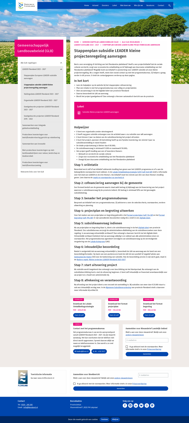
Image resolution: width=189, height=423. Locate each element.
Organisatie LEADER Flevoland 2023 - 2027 (40, 100)
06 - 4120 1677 (100, 351)
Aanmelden (147, 354)
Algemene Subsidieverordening (118, 287)
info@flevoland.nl (30, 407)
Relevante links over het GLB (32, 172)
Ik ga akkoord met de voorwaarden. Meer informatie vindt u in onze (144, 348)
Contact (161, 5)
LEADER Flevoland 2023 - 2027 (34, 69)
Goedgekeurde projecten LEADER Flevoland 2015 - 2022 (41, 117)
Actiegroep (100, 242)
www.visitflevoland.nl (46, 378)
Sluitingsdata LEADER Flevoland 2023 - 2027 (41, 94)
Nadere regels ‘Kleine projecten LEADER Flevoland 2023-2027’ (101, 260)
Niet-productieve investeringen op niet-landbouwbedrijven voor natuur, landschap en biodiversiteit (41, 153)
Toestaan (104, 419)
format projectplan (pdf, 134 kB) (140, 215)
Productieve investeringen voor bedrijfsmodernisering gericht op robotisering (41, 136)
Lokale (93, 242)
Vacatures (150, 5)
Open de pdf (79, 315)
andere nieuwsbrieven (135, 335)
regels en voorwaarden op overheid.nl (108, 178)
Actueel (95, 5)
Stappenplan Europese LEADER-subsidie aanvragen (40, 76)
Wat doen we (125, 5)
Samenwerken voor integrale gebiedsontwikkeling (34, 126)
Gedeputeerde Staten (83, 257)
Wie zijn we (138, 5)
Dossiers (105, 5)
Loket (114, 5)
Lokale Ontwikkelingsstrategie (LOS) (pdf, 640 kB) (132, 172)
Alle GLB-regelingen (29, 63)
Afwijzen (115, 419)
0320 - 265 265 (27, 405)
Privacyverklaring (154, 349)
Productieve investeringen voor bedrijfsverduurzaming (35, 163)
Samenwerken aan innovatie (33, 144)
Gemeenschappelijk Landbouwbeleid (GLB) (100, 42)
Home (86, 5)
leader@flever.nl (82, 351)
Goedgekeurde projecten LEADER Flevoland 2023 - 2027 (41, 108)
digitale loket (145, 218)
